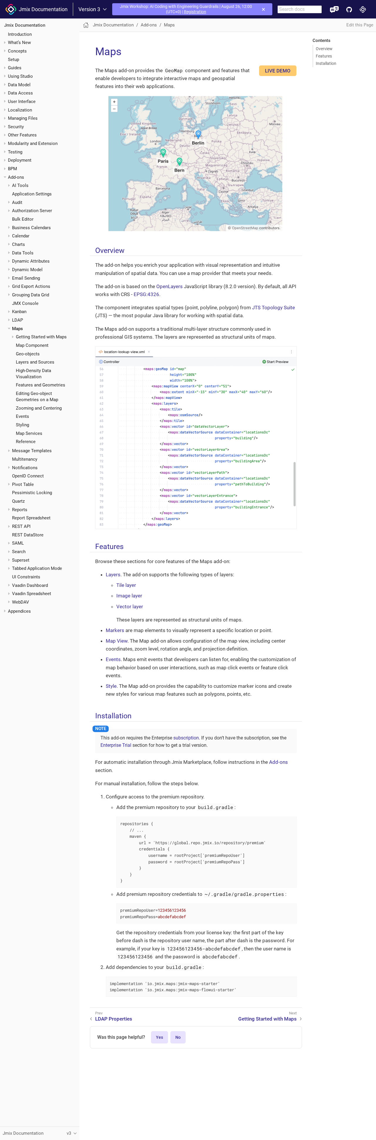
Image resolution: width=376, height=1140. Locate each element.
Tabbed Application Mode (37, 568)
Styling (22, 425)
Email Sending (26, 278)
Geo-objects (28, 353)
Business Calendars (31, 227)
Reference (26, 441)
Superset (20, 560)
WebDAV (20, 602)
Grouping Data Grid (30, 295)
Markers (115, 630)
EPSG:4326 (146, 294)
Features (324, 56)
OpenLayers (169, 286)
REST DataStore (27, 535)
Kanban (19, 311)
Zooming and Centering (39, 408)
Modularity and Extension (33, 143)
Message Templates (32, 450)
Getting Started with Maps (41, 337)
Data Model (19, 84)
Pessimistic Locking (32, 492)
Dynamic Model (27, 269)
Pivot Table (23, 484)
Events (22, 416)
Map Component (32, 345)
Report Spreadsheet (31, 518)
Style (111, 686)
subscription (186, 738)
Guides (14, 67)
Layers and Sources (35, 362)
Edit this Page (359, 25)
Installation (326, 63)
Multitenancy (24, 459)
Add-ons (16, 177)
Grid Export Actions (31, 286)
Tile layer (126, 585)
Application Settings (32, 194)
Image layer (129, 596)
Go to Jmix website (363, 9)
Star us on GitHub (349, 9)
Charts (18, 244)
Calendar (20, 236)
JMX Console (25, 303)
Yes (159, 1037)
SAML (18, 543)
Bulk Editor (22, 219)
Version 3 (89, 9)
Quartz (18, 501)
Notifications (25, 467)
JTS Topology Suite (273, 307)
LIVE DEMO (278, 71)
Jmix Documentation (42, 9)
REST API (21, 526)
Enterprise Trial (115, 745)
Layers (113, 574)
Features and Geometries (40, 385)
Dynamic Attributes (31, 261)
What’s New (19, 42)
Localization (20, 109)
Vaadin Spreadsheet (31, 593)
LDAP (17, 320)
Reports (19, 509)
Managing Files (23, 118)
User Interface (22, 101)
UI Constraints (26, 577)
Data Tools (22, 253)
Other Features (22, 135)
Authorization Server (32, 210)
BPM (12, 168)
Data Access (20, 93)
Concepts (17, 51)
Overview (324, 48)
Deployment (19, 160)
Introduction (20, 34)
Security (16, 126)
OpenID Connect (28, 476)
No (178, 1037)
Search (19, 551)
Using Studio (20, 76)
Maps (17, 328)
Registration (195, 11)
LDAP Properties (113, 1019)
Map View (116, 641)
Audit (17, 202)
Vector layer (129, 606)
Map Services (29, 433)
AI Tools (20, 185)
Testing (15, 152)
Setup (13, 59)
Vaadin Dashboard (30, 585)
